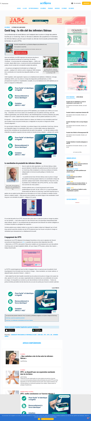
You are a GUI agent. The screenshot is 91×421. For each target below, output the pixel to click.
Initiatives (57, 8)
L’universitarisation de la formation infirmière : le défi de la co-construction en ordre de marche (77, 183)
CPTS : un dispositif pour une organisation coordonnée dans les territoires (37, 373)
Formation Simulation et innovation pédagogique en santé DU (77, 142)
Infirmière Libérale (24, 391)
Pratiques (50, 8)
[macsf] (77, 67)
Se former (64, 8)
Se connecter (77, 3)
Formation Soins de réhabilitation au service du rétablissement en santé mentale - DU (76, 102)
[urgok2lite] (32, 107)
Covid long (40, 334)
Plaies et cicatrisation (70, 168)
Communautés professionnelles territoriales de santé (24, 334)
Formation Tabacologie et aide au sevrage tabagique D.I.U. (77, 122)
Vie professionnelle (33, 8)
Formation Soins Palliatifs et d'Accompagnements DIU (77, 132)
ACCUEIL (19, 8)
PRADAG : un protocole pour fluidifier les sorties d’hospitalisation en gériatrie (76, 190)
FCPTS (48, 334)
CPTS (45, 334)
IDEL (51, 334)
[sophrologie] (77, 90)
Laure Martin (22, 27)
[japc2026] (45, 24)
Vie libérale (43, 8)
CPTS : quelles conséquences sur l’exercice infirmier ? (37, 393)
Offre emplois (79, 97)
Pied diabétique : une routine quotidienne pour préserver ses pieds (76, 171)
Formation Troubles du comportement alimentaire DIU (77, 112)
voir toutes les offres (77, 152)
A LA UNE (25, 8)
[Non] (89, 417)
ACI (23, 242)
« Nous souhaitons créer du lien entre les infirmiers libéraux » (36, 357)
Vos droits (71, 8)
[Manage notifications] (88, 418)
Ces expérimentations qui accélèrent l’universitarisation (74, 177)
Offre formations (70, 97)
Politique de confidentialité (47, 419)
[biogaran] (32, 266)
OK (39, 419)
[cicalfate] (77, 45)
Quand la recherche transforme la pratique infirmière (81, 164)
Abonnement (86, 3)
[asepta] (32, 215)
